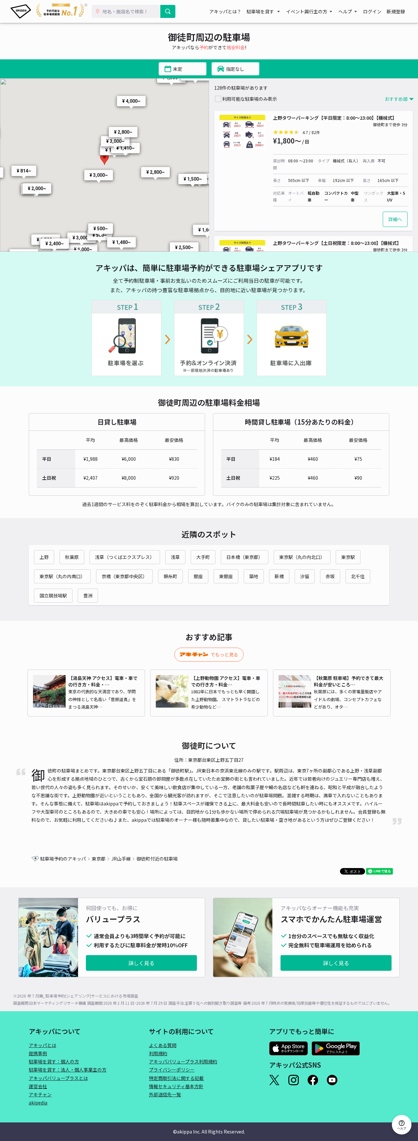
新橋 (279, 576)
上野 (44, 557)
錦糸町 (170, 576)
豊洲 (87, 595)
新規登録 (396, 11)
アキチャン (40, 1094)
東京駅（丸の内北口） (302, 557)
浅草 (175, 557)
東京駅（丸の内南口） (62, 576)
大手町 (203, 557)
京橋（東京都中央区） (124, 576)
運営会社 (38, 1086)
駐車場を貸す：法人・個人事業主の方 (67, 1069)
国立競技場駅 (53, 595)
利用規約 (158, 1053)
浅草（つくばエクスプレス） (124, 557)
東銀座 (226, 576)
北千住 (358, 576)
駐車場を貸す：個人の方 (54, 1061)
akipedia (38, 1102)
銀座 (198, 576)
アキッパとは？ (225, 11)
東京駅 (348, 557)
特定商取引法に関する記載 (176, 1078)
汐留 (304, 576)
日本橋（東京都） (244, 557)
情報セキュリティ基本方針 (176, 1086)
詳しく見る (141, 963)
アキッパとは (42, 1045)
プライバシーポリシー (172, 1069)
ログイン (372, 11)
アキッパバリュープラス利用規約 (183, 1061)
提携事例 (38, 1053)
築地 (253, 576)
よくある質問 (162, 1045)
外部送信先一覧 (165, 1094)
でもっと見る (224, 654)
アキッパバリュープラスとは (58, 1078)
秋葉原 (72, 557)
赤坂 (330, 576)
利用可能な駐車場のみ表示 (249, 99)
